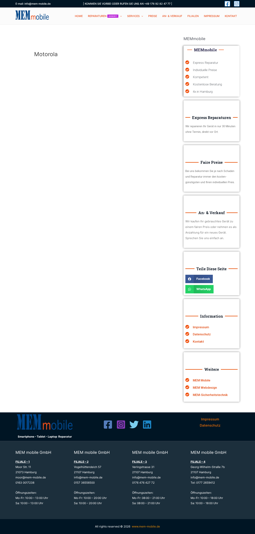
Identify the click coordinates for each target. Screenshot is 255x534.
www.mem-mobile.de (146, 526)
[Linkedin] (147, 424)
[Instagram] (237, 4)
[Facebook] (227, 4)
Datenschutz (210, 425)
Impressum (210, 419)
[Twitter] (134, 424)
